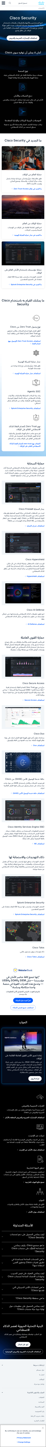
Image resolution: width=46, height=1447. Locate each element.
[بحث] (10, 3)
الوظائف (41, 1379)
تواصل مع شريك (39, 1384)
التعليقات (41, 1397)
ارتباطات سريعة (38, 1365)
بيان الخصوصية (39, 1411)
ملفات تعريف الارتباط (37, 1416)
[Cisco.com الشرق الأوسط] (41, 3)
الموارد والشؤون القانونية (35, 1392)
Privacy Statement (24, 1438)
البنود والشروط (39, 1407)
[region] (23, 1436)
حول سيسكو (40, 1370)
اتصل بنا (41, 1375)
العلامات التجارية (39, 1421)
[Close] (43, 1428)
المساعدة (41, 1402)
